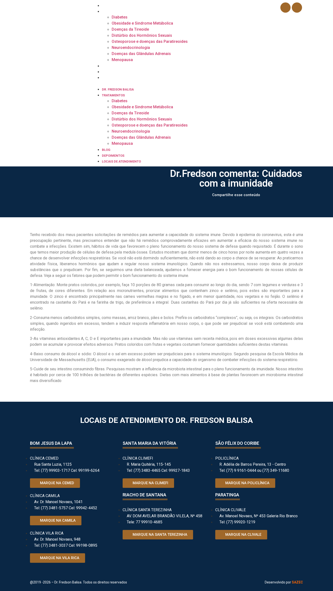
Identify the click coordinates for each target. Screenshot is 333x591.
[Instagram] (297, 7)
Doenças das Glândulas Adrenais (141, 53)
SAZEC (297, 582)
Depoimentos (113, 72)
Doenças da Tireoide (130, 29)
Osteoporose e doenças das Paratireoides (150, 41)
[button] (183, 83)
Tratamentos (113, 11)
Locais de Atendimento (121, 78)
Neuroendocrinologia (131, 47)
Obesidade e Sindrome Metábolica (142, 23)
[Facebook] (285, 7)
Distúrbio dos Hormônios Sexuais (142, 35)
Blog (106, 66)
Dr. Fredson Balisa (118, 6)
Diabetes (119, 17)
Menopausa (122, 59)
